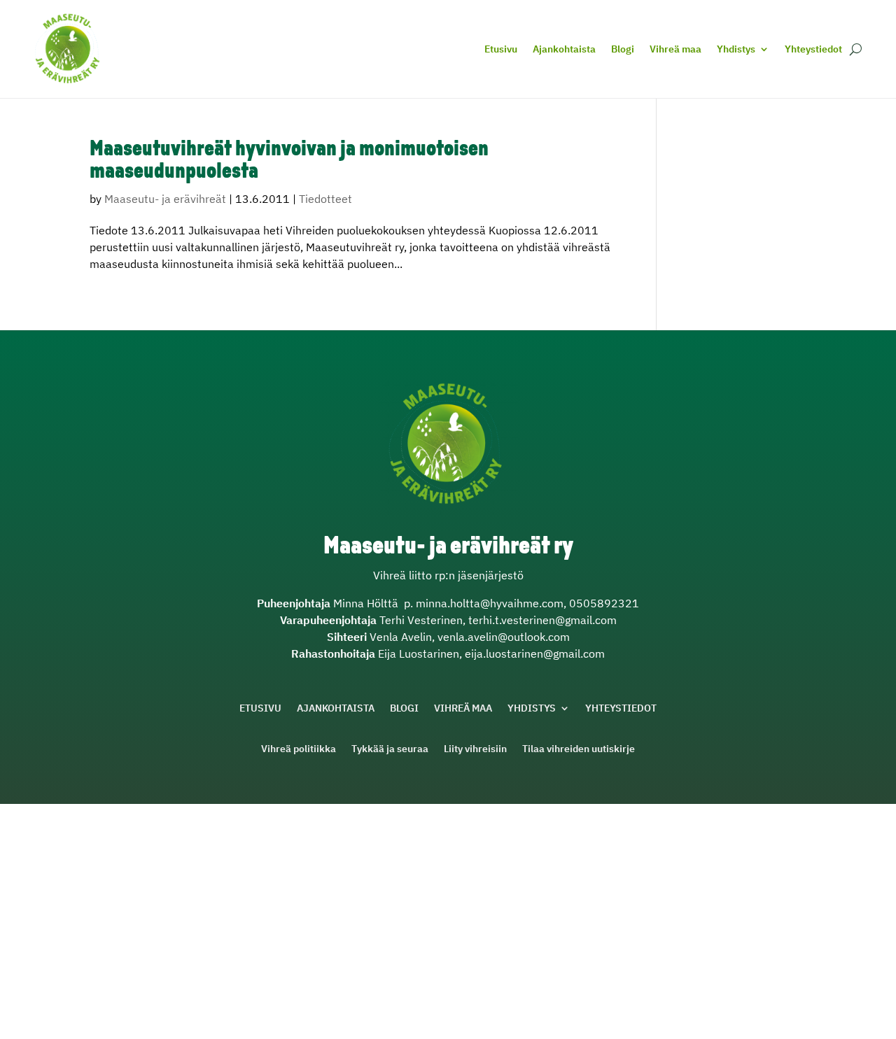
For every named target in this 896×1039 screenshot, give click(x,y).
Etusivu (500, 49)
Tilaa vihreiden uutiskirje (578, 749)
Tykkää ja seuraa (389, 749)
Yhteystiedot (813, 49)
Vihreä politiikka (298, 749)
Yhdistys (736, 49)
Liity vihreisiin (475, 749)
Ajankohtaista (564, 49)
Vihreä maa (675, 49)
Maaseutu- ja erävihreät (165, 199)
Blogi (622, 49)
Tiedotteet (325, 199)
